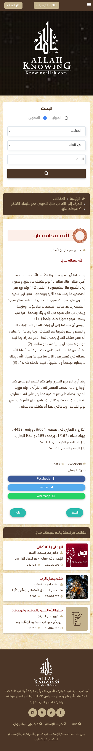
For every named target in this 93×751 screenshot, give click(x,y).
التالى (17, 512)
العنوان (56, 118)
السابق (75, 512)
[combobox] (46, 131)
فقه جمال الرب (51, 578)
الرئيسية (75, 199)
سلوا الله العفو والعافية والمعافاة (37, 610)
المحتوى (34, 118)
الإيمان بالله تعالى (50, 547)
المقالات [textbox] (76, 130)
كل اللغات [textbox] (75, 145)
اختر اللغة (14, 5)
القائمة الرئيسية (47, 5)
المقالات (59, 199)
